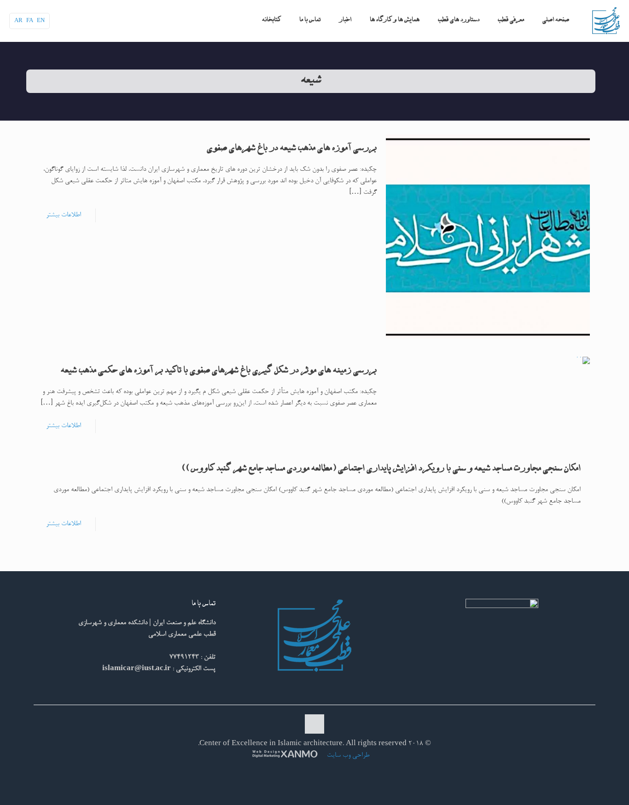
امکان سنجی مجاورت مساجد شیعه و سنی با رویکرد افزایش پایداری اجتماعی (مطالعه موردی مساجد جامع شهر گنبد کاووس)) (381, 469)
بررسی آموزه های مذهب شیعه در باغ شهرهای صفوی (292, 149)
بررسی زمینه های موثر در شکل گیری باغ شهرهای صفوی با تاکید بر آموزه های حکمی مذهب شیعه (219, 371)
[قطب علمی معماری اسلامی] (606, 20)
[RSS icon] (313, 771)
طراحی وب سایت (347, 755)
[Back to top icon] (314, 724)
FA (29, 21)
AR (18, 21)
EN (41, 21)
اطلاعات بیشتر (63, 215)
